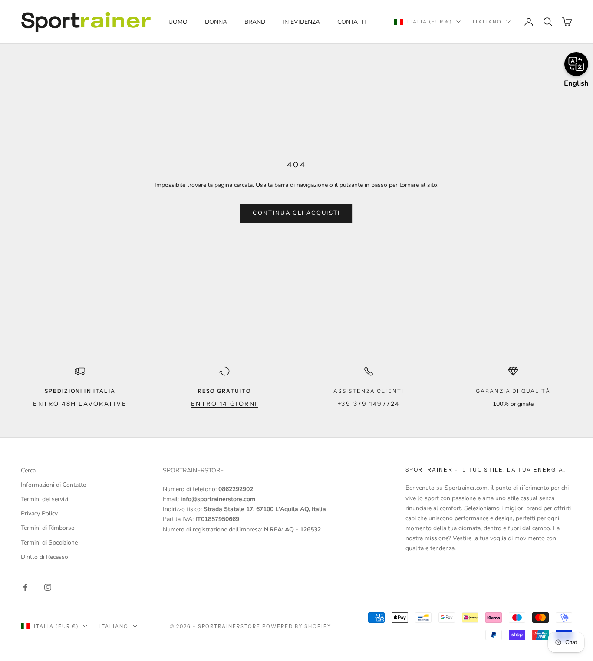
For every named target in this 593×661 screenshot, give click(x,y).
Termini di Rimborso (48, 528)
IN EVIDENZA (301, 22)
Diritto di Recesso (44, 557)
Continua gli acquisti (296, 213)
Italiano (487, 22)
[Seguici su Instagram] (47, 587)
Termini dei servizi (44, 499)
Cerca (28, 470)
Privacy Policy (39, 513)
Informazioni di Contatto (53, 485)
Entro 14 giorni (224, 404)
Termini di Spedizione (49, 542)
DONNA (216, 22)
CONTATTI (351, 22)
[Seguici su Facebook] (25, 587)
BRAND (254, 22)
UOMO (178, 22)
